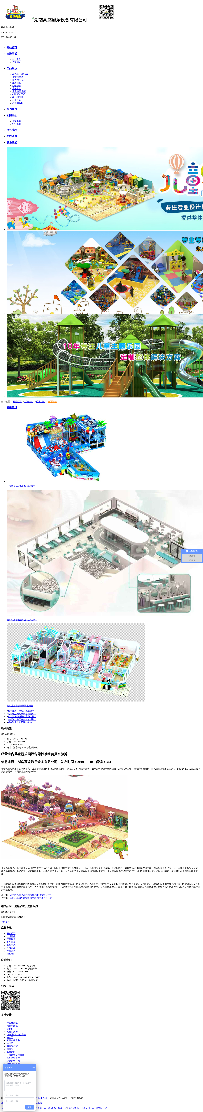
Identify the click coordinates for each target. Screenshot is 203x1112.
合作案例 (12, 109)
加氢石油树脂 (13, 1064)
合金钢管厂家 (13, 1061)
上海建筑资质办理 (15, 1055)
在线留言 (12, 136)
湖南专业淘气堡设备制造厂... (22, 713)
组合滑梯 (16, 85)
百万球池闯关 (18, 80)
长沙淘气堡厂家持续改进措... (22, 719)
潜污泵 (10, 1037)
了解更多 (5, 922)
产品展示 (12, 68)
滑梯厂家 (62, 1108)
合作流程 (12, 129)
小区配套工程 (18, 94)
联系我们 (12, 142)
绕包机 (10, 1029)
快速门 (10, 1043)
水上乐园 (16, 100)
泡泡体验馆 (17, 103)
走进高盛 (12, 53)
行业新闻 (16, 124)
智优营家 (37, 1103)
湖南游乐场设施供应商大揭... (22, 716)
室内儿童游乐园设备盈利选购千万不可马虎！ (32, 898)
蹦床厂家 (52, 1108)
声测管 (10, 1049)
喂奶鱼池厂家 (39, 1108)
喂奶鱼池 (16, 88)
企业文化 (16, 59)
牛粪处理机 (12, 1023)
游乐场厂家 (73, 1108)
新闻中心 (12, 115)
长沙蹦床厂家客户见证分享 (21, 711)
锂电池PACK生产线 (16, 1034)
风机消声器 (12, 1031)
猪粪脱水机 (12, 1026)
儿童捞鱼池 (17, 77)
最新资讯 (12, 407)
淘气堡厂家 (101, 1108)
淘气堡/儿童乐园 (20, 74)
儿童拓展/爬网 (19, 91)
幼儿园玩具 (17, 97)
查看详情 (52, 401)
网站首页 (12, 47)
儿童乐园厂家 (87, 1108)
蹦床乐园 (16, 83)
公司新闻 (16, 121)
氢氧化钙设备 (13, 1040)
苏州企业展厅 (13, 1058)
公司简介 (16, 62)
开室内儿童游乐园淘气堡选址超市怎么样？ (31, 895)
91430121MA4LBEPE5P (36, 1098)
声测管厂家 (12, 1046)
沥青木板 (11, 1052)
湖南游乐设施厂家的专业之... (22, 722)
